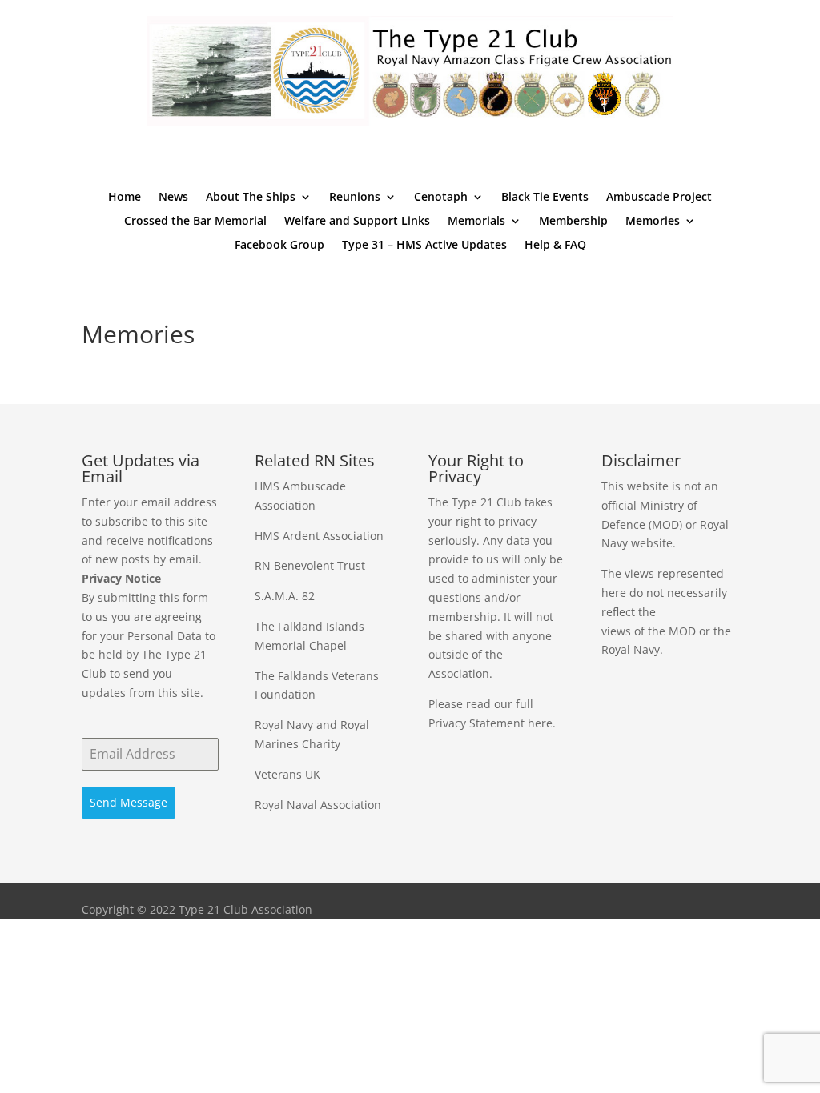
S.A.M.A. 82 (285, 595)
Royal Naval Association (318, 804)
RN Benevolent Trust (310, 565)
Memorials (476, 221)
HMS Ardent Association (319, 535)
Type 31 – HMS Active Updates (424, 245)
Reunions (354, 197)
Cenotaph (441, 197)
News (173, 197)
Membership (573, 221)
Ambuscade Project (659, 197)
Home (124, 197)
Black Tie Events (545, 197)
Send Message (128, 802)
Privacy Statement (476, 723)
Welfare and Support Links (357, 221)
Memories (652, 221)
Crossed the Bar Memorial (195, 221)
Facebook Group (279, 245)
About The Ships (250, 197)
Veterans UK (287, 774)
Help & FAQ (555, 245)
